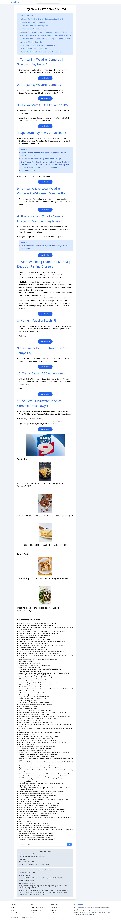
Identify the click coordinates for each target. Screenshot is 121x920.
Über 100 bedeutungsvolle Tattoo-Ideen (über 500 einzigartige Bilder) (40, 778)
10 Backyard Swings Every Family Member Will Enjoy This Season (39, 813)
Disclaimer (54, 913)
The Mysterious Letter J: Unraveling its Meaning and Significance (39, 633)
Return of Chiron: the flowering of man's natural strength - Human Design (42, 811)
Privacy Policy (15, 913)
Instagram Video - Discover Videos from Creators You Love (37, 756)
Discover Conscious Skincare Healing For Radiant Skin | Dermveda (39, 732)
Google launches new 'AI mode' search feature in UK (35, 697)
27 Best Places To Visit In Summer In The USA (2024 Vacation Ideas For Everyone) (44, 752)
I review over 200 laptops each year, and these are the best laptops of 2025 (42, 651)
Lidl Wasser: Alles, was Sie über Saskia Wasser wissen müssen (38, 683)
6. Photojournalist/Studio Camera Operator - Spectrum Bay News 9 (45, 35)
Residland (14, 2)
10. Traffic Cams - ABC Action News (33, 48)
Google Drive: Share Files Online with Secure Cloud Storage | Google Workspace (44, 799)
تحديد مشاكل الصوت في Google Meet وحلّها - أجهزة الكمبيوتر (36, 738)
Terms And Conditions (38, 907)
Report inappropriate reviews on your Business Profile (36, 625)
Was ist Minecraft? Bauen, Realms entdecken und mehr (36, 722)
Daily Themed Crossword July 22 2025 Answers (33, 643)
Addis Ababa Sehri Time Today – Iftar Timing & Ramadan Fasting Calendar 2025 (43, 776)
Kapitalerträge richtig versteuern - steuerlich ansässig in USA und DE (40, 768)
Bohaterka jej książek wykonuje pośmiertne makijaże (35, 685)
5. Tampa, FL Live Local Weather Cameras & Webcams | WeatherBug (46, 32)
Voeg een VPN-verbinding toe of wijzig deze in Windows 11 (37, 839)
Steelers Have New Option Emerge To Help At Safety (35, 714)
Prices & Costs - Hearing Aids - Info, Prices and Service (35, 710)
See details (45, 78)
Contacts (33, 913)
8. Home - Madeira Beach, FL (31, 42)
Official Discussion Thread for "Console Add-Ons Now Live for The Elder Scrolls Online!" (46, 673)
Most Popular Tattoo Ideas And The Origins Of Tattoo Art (36, 833)
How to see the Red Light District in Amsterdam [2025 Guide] (37, 807)
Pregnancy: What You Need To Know (30, 671)
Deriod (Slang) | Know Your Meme (29, 663)
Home (13, 907)
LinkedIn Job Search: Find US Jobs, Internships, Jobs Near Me (37, 740)
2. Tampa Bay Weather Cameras (32, 22)
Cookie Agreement (36, 910)
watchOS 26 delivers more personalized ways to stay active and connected (42, 631)
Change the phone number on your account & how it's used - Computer (41, 645)
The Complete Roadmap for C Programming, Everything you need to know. (42, 641)
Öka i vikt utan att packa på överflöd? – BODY (33, 649)
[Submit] (69, 844)
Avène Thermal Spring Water (28, 709)
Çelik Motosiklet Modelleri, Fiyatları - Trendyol (33, 679)
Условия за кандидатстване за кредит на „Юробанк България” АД (40, 669)
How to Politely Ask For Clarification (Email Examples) (35, 677)
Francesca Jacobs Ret (30, 854)
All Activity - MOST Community (28, 782)
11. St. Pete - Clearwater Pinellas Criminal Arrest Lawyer (41, 52)
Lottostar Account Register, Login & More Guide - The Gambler (38, 754)
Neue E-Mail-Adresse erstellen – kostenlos (32, 637)
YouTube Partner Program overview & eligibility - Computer (37, 796)
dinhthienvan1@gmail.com (59, 907)
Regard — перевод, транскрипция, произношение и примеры (39, 803)
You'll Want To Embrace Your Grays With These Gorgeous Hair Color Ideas (44, 247)
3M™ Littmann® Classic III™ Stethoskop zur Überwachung (37, 746)
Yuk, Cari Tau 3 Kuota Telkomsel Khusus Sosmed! (34, 703)
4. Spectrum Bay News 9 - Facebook (33, 29)
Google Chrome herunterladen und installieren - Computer (37, 766)
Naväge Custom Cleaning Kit (27, 744)
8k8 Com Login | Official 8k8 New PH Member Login (35, 665)
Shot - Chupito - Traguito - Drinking (29, 667)
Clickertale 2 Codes (28, 170)
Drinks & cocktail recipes (26, 821)
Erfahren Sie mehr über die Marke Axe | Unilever (34, 699)
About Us (53, 910)
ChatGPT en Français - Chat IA (28, 701)
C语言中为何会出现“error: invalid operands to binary (35, 635)
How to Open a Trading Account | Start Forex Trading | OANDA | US (40, 736)
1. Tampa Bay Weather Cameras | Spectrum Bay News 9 (41, 19)
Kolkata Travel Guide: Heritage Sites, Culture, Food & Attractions (39, 718)
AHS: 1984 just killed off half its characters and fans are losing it (38, 805)
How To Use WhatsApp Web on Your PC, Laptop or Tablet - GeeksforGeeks (42, 809)
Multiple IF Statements (26, 790)
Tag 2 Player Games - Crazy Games (29, 786)
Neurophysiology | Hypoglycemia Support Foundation (36, 835)
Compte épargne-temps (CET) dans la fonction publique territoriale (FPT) (41, 784)
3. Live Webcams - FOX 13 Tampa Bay (34, 25)
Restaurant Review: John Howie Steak (30, 681)
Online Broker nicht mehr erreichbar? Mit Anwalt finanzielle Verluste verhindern (43, 154)
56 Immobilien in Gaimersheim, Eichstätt (31, 720)
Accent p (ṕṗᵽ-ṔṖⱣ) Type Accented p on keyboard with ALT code (38, 653)
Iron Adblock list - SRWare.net (28, 707)
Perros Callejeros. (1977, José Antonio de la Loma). (34, 825)
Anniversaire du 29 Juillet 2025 (28, 734)
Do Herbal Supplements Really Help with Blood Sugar (41, 159)
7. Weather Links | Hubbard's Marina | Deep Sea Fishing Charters (45, 39)
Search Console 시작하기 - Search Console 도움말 (34, 815)
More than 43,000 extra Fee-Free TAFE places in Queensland (37, 623)
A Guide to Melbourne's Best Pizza (29, 801)
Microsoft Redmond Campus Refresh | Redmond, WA (35, 675)
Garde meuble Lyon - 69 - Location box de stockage (34, 639)
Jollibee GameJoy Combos (27, 780)
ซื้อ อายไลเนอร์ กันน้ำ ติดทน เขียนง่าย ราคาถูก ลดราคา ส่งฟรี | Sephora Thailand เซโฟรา (45, 716)
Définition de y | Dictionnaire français (30, 695)
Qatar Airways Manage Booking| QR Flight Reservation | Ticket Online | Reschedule (45, 788)
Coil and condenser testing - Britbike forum (32, 750)
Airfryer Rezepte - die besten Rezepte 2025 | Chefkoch (35, 705)
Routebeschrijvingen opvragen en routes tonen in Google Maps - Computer (42, 712)
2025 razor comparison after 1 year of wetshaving (34, 823)
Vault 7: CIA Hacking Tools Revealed (30, 687)
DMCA (13, 910)
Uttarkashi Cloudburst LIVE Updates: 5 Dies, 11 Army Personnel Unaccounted (43, 742)
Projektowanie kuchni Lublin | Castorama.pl (32, 647)
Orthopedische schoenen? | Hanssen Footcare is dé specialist (38, 659)
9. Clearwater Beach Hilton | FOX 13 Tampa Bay (38, 45)
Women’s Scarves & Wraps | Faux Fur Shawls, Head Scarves (37, 827)
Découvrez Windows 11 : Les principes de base (33, 797)
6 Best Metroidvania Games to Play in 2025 (32, 693)
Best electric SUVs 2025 (26, 661)
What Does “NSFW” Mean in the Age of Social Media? (35, 748)
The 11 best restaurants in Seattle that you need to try (35, 794)
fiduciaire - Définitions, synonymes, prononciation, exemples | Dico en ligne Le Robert (45, 774)
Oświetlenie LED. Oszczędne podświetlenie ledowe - (35, 837)
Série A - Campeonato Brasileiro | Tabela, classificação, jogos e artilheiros (41, 792)
